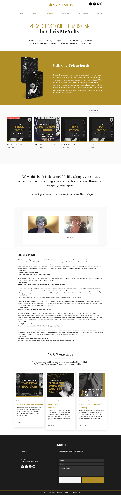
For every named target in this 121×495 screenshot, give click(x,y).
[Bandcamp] (90, 3)
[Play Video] (43, 224)
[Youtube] (101, 3)
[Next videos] (95, 223)
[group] (60, 133)
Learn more (82, 425)
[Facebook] (94, 3)
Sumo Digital (75, 492)
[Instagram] (98, 3)
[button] (34, 13)
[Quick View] (47, 129)
